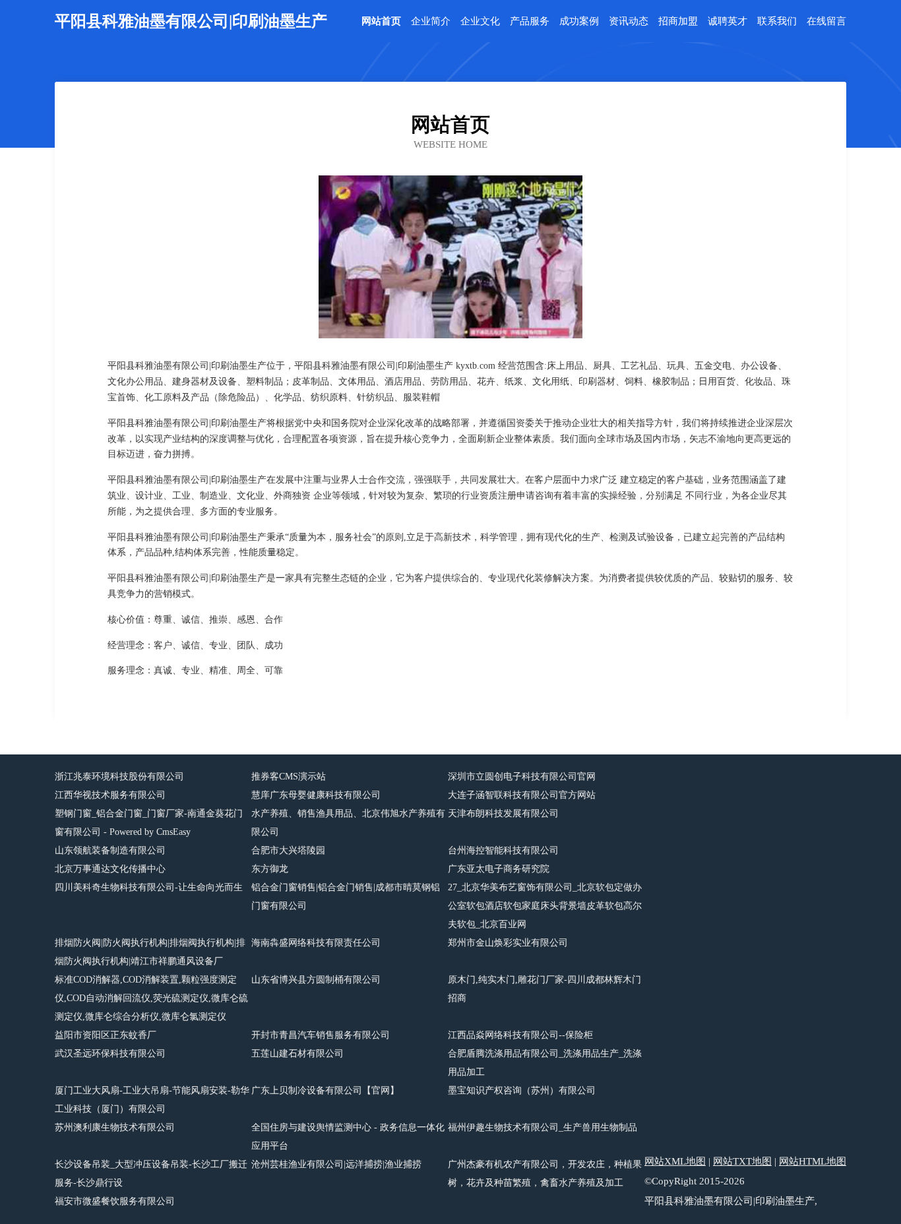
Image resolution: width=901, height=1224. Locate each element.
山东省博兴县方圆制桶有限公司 (316, 980)
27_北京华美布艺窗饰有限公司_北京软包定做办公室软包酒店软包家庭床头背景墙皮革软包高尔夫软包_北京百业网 (545, 905)
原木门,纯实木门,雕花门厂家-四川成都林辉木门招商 (544, 989)
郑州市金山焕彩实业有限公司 (508, 943)
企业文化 (480, 21)
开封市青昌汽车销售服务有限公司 (320, 1035)
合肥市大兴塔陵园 (288, 850)
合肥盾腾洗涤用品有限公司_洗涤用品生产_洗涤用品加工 (545, 1063)
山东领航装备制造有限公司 (110, 850)
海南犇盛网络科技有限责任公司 (316, 943)
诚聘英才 (727, 21)
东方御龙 (269, 869)
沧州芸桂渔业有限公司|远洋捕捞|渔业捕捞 (336, 1164)
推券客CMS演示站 (288, 776)
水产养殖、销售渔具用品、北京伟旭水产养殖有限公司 (348, 823)
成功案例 (579, 21)
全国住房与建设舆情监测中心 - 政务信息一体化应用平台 (348, 1136)
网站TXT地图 (742, 1161)
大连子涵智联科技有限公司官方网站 (522, 795)
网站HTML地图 (812, 1161)
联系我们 (777, 21)
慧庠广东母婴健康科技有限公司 (316, 795)
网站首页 (381, 21)
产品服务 (529, 21)
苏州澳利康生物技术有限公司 (115, 1127)
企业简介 (430, 21)
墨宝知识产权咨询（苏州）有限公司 (522, 1090)
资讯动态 (628, 21)
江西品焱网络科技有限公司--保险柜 (520, 1035)
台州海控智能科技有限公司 (503, 850)
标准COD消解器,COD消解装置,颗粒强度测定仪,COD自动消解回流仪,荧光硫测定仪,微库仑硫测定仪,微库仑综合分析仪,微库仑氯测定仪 (151, 998)
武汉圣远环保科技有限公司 (110, 1053)
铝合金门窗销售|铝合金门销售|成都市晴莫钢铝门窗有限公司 (345, 896)
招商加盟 (678, 21)
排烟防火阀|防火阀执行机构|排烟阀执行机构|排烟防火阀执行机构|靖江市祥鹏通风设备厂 (150, 952)
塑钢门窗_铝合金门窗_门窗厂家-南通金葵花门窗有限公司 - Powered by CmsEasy (149, 823)
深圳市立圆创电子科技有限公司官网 (522, 776)
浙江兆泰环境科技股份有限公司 (119, 776)
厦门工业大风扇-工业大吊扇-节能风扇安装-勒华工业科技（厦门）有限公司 (152, 1100)
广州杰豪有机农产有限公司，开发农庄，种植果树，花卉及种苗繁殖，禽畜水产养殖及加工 (545, 1173)
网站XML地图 (675, 1161)
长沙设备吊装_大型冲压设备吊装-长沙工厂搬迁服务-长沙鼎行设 (151, 1173)
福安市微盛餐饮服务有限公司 (115, 1201)
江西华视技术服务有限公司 (110, 795)
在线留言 (826, 21)
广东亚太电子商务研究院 (498, 869)
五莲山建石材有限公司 (297, 1053)
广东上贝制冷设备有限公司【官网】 (325, 1090)
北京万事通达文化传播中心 (110, 869)
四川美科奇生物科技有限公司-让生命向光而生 (149, 887)
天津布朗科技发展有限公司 (503, 813)
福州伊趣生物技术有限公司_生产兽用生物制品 (542, 1127)
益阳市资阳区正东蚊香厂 (105, 1035)
